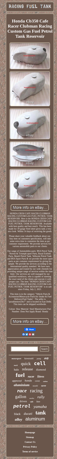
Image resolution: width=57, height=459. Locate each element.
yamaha (40, 406)
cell (40, 363)
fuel (20, 375)
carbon (45, 381)
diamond (41, 369)
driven (23, 401)
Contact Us (30, 442)
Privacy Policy (30, 447)
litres (40, 376)
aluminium (21, 385)
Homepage (30, 432)
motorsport (16, 358)
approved (17, 380)
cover (37, 381)
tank (40, 413)
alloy (18, 419)
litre (38, 401)
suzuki (35, 386)
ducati (28, 414)
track (16, 365)
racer (31, 376)
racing (36, 390)
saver (43, 386)
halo (16, 369)
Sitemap (30, 437)
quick (26, 363)
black (17, 414)
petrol (21, 406)
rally (41, 397)
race (22, 390)
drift (46, 358)
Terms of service (30, 451)
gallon (20, 396)
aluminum (35, 418)
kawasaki (29, 358)
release (27, 369)
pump (39, 358)
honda (28, 380)
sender (31, 398)
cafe (31, 402)
